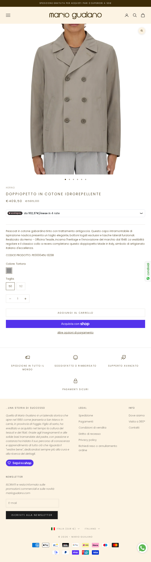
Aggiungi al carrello (76, 313)
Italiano (90, 528)
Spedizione (86, 415)
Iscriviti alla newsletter (31, 515)
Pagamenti (86, 421)
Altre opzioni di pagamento (75, 332)
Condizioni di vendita (92, 427)
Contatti (134, 427)
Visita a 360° (137, 421)
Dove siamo (137, 415)
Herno (10, 187)
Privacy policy (88, 440)
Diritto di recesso (90, 434)
